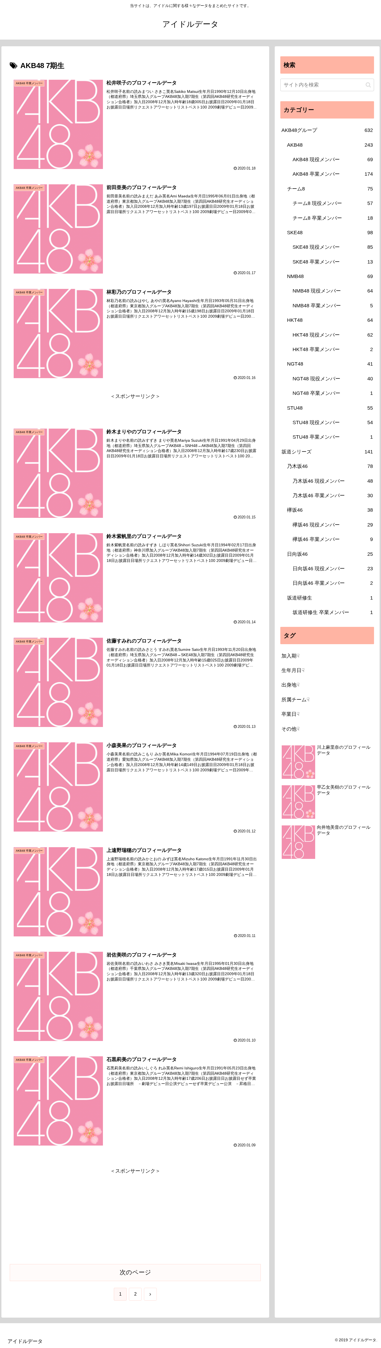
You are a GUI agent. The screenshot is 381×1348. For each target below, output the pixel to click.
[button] (368, 85)
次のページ (135, 1272)
